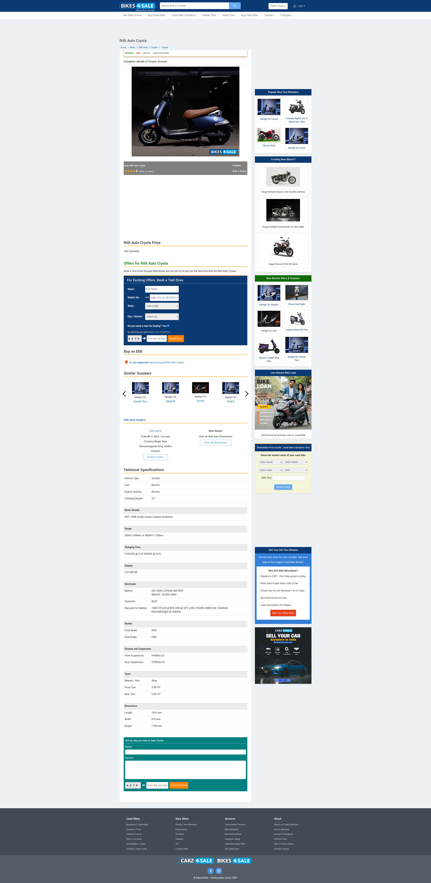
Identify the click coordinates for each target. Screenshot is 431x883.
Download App (291, 824)
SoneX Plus (140, 401)
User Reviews (161, 53)
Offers (129, 53)
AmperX (170, 401)
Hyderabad (143, 824)
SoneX (200, 401)
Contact (277, 834)
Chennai (130, 834)
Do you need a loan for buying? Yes (147, 326)
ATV (177, 843)
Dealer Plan (209, 15)
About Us (278, 824)
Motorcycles (181, 829)
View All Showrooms (215, 442)
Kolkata (129, 848)
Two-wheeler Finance (235, 824)
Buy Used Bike (156, 15)
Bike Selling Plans (233, 834)
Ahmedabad (132, 843)
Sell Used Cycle (232, 848)
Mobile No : (134, 297)
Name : (131, 289)
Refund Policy (280, 839)
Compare (285, 15)
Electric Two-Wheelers (186, 824)
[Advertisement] (215, 28)
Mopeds (179, 839)
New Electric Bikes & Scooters (283, 278)
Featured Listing (232, 839)
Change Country (281, 848)
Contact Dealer (155, 457)
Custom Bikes (182, 848)
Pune (138, 829)
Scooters (180, 834)
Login (300, 6)
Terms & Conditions (162, 332)
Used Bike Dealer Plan (235, 843)
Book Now (176, 338)
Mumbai (130, 829)
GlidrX (230, 401)
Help (276, 829)
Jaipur (143, 843)
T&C (276, 843)
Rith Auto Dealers (135, 420)
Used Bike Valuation (184, 15)
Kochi (139, 834)
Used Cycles (141, 848)
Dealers (269, 15)
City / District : (135, 316)
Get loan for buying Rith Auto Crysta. (156, 362)
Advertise (285, 829)
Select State (277, 6)
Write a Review (239, 171)
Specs (146, 53)
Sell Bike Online (132, 15)
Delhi (128, 839)
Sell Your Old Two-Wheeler (283, 550)
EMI (138, 53)
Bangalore (131, 824)
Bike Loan (229, 15)
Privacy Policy (286, 843)
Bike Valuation (231, 829)
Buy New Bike (249, 15)
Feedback (288, 834)
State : (131, 306)
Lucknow (137, 839)
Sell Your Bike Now (283, 613)
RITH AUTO (155, 430)
